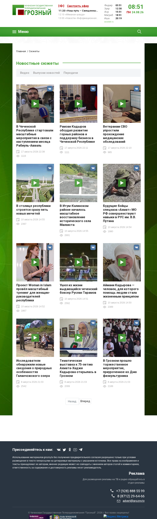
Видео (24, 73)
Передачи (71, 73)
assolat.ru (109, 22)
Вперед (85, 401)
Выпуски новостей (46, 73)
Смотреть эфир (78, 5)
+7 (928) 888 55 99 (130, 491)
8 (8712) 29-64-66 (131, 496)
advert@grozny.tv (134, 501)
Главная (21, 51)
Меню (23, 32)
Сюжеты (34, 51)
